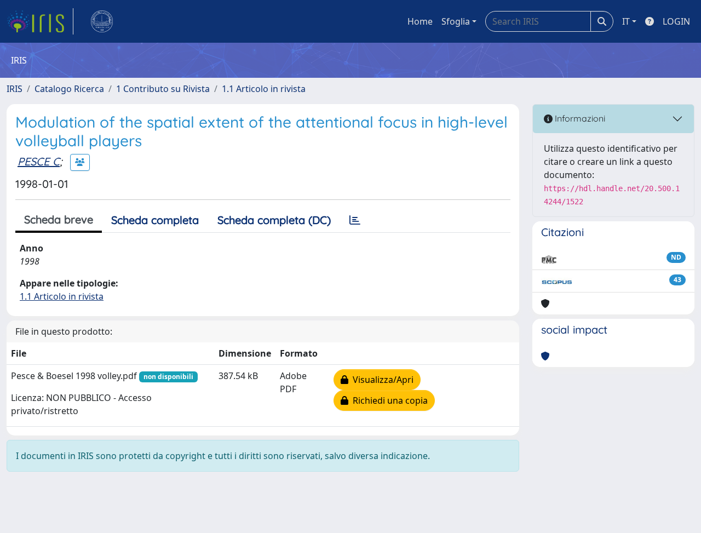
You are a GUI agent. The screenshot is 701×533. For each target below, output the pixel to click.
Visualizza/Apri (380, 380)
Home (420, 21)
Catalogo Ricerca (69, 89)
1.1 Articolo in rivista (264, 89)
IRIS (14, 89)
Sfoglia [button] (455, 21)
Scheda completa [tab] (155, 220)
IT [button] (626, 21)
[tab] (355, 220)
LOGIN (676, 21)
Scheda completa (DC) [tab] (274, 220)
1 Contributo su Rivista (163, 89)
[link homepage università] (102, 21)
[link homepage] (40, 21)
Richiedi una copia (388, 400)
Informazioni (579, 118)
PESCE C (39, 161)
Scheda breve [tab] (58, 219)
